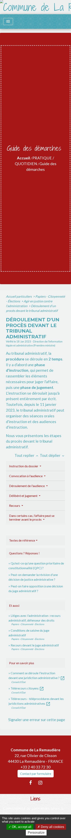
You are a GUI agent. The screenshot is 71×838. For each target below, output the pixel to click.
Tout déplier (52, 455)
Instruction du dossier (24, 466)
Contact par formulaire (35, 773)
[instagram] (40, 782)
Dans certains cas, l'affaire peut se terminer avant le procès (31, 517)
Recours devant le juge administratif (35, 645)
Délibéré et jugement (23, 496)
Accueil (23, 158)
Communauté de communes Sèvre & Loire (33, 811)
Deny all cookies (52, 827)
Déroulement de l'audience (27, 486)
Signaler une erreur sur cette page (36, 719)
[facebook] (31, 782)
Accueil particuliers (19, 296)
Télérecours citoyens (27, 688)
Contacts (35, 742)
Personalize (36, 832)
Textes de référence (22, 540)
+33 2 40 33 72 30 (35, 767)
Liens (35, 799)
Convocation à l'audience (26, 476)
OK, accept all (21, 827)
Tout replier (27, 455)
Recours (15, 505)
